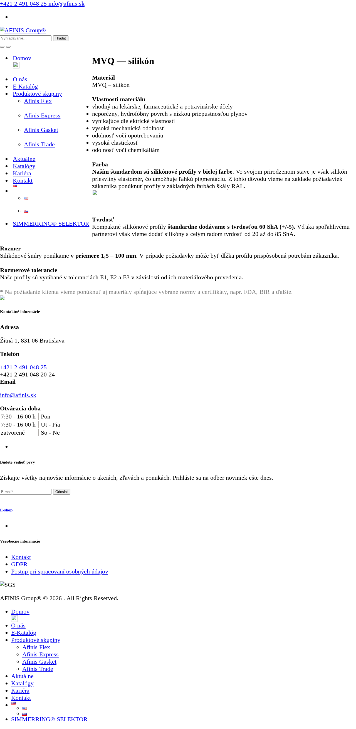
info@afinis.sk (66, 3)
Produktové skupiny (35, 639)
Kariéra (20, 690)
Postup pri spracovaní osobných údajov (59, 571)
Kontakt (23, 180)
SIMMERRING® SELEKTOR (51, 223)
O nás (18, 625)
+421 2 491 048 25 (23, 3)
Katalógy (22, 683)
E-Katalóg (23, 632)
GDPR (19, 564)
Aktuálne (22, 676)
